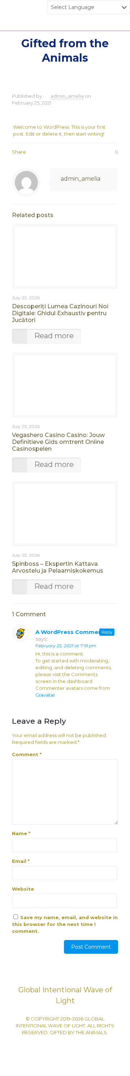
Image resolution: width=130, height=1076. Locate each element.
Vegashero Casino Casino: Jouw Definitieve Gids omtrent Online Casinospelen (58, 442)
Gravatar (45, 695)
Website (23, 889)
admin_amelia (67, 96)
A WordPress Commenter (72, 632)
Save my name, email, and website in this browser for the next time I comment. (65, 924)
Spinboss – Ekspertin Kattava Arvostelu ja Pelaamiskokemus (57, 567)
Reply (106, 632)
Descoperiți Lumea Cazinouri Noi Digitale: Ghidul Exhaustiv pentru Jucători (60, 313)
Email (21, 861)
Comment (27, 754)
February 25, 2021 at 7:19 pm (65, 645)
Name (21, 833)
